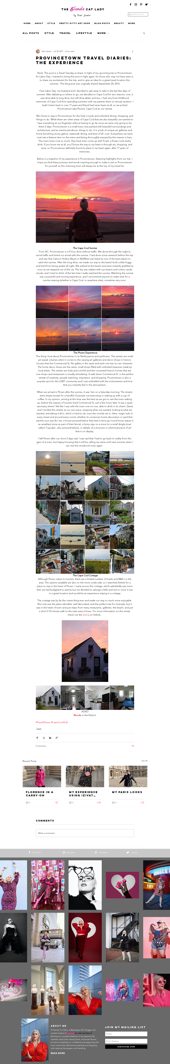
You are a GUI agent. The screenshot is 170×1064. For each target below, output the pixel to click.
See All (144, 761)
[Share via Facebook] (37, 737)
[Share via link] (56, 737)
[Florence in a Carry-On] (42, 776)
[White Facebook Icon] (29, 852)
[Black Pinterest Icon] (141, 4)
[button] (144, 33)
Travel (65, 33)
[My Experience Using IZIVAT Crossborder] (85, 776)
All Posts (31, 33)
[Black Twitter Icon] (146, 4)
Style (49, 33)
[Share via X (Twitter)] (43, 737)
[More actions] (132, 51)
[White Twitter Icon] (127, 852)
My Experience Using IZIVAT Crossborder (83, 793)
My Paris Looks (127, 792)
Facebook (36, 852)
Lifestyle (84, 33)
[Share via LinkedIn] (50, 737)
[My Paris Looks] (128, 776)
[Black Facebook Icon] (130, 4)
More (101, 33)
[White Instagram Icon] (64, 852)
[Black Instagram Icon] (135, 4)
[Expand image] (52, 302)
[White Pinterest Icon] (96, 852)
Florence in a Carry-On (40, 793)
